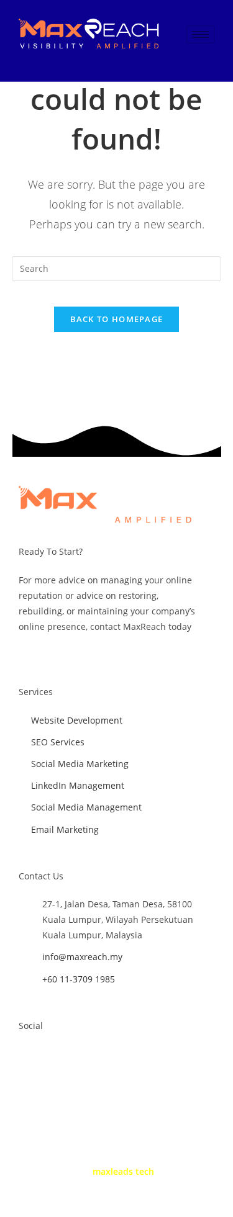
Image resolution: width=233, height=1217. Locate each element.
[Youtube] (77, 1057)
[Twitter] (52, 1057)
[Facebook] (27, 1057)
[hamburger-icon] (200, 34)
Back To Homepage (116, 319)
